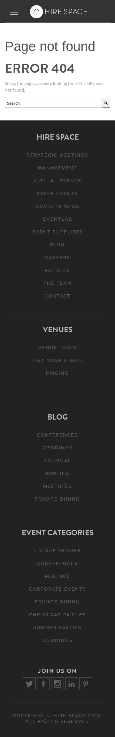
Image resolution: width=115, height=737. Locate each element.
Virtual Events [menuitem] (57, 181)
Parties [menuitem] (57, 473)
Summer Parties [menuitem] (57, 627)
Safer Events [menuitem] (57, 193)
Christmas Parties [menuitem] (57, 615)
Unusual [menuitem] (57, 460)
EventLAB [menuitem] (57, 219)
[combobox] (53, 103)
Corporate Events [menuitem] (57, 589)
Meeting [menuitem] (57, 576)
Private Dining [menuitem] (57, 499)
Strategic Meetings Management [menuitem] (57, 161)
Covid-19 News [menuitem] (58, 206)
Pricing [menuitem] (57, 373)
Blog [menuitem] (57, 245)
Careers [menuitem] (57, 257)
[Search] (106, 103)
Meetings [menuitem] (57, 486)
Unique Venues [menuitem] (57, 550)
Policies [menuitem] (57, 270)
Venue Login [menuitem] (57, 347)
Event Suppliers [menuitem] (57, 232)
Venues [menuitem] (58, 329)
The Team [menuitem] (57, 283)
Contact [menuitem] (57, 296)
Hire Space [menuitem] (57, 137)
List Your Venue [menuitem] (58, 360)
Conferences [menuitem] (57, 435)
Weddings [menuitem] (57, 448)
